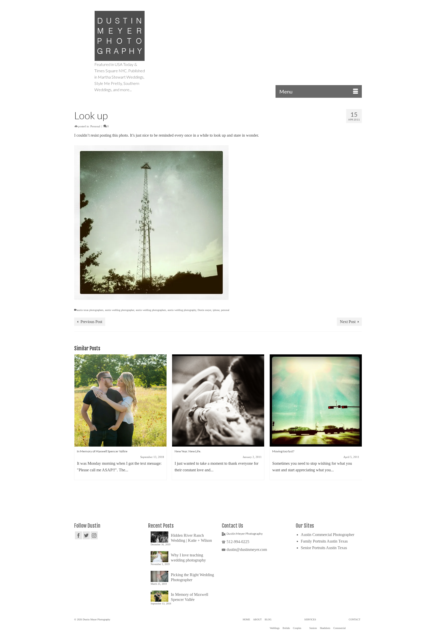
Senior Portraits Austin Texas (324, 548)
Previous (78, 428)
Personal (95, 126)
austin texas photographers (90, 310)
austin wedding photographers (151, 310)
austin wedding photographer (119, 310)
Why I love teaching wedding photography (188, 557)
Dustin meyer (204, 310)
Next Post (348, 322)
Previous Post (91, 322)
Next (357, 428)
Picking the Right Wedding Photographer (192, 577)
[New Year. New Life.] (218, 400)
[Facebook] (78, 535)
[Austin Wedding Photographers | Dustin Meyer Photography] (119, 36)
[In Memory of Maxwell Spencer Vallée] (120, 400)
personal (225, 310)
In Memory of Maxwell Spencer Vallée (189, 597)
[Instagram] (94, 535)
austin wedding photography (182, 310)
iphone (216, 310)
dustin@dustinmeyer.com (247, 549)
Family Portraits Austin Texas (324, 541)
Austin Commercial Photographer (327, 534)
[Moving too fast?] (316, 400)
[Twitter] (86, 535)
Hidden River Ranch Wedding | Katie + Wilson (191, 538)
